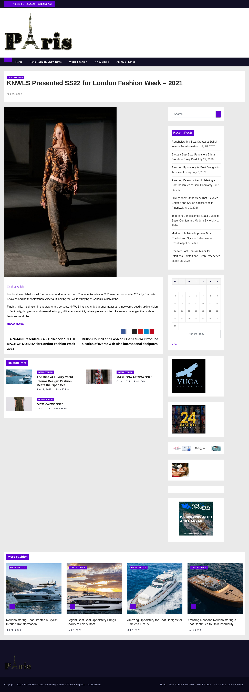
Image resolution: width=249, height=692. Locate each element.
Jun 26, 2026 (195, 630)
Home (18, 61)
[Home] (8, 60)
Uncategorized (17, 568)
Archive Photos (126, 61)
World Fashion (78, 61)
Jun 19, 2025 (44, 389)
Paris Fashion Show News (46, 61)
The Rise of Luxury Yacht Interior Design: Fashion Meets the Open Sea (55, 381)
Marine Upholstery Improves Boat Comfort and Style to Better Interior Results (192, 238)
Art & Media (102, 61)
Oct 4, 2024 (123, 381)
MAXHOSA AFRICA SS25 (134, 377)
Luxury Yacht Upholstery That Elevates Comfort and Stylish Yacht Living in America (195, 203)
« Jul (174, 344)
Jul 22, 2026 (74, 630)
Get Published (94, 684)
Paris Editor (62, 389)
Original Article (16, 286)
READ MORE (15, 323)
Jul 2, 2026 (134, 630)
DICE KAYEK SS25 (50, 404)
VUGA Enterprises (76, 684)
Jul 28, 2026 (14, 630)
